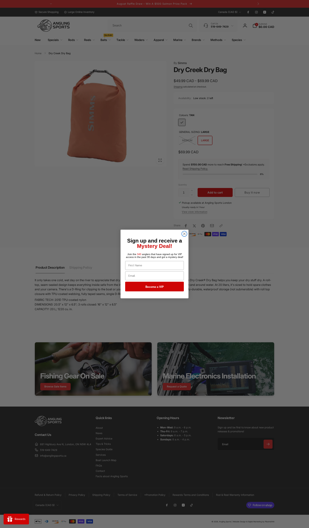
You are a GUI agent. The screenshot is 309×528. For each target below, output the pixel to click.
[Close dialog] (184, 233)
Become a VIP (154, 287)
